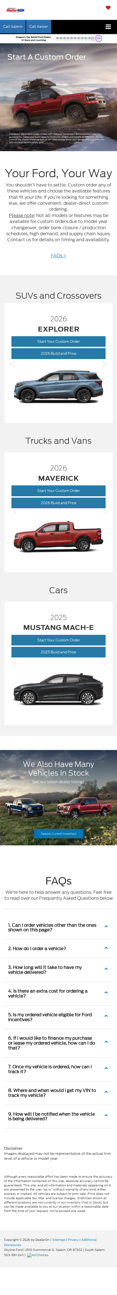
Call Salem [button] (12, 26)
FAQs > (58, 256)
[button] (12, 363)
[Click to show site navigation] (108, 27)
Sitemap (58, 1240)
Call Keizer (38, 26)
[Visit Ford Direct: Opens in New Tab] (38, 1255)
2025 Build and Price (66, 653)
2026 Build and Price (66, 353)
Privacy (73, 1240)
